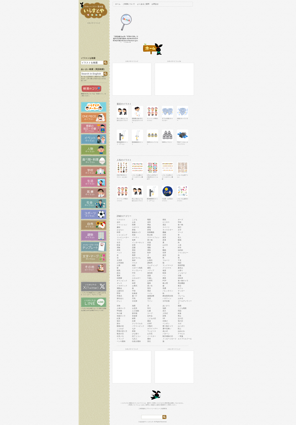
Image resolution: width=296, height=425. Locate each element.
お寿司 (150, 281)
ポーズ (180, 220)
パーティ (135, 237)
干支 (179, 260)
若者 (164, 240)
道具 (149, 222)
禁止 (179, 316)
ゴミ (134, 275)
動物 (179, 240)
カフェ (180, 288)
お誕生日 (120, 291)
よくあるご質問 (143, 4)
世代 (149, 308)
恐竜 (164, 316)
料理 (118, 232)
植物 (149, 258)
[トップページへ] (94, 18)
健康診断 (150, 296)
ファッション (122, 225)
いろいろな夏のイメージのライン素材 (137, 177)
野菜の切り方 (122, 331)
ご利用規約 (141, 408)
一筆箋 (180, 336)
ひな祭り (135, 334)
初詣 (179, 311)
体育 (134, 283)
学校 (179, 222)
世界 (164, 253)
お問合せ (155, 4)
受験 (118, 248)
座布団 (150, 273)
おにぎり (181, 326)
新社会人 (120, 298)
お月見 (150, 334)
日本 (164, 235)
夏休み (180, 268)
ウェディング (152, 265)
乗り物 (150, 240)
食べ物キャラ (183, 281)
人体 (179, 245)
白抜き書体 (136, 341)
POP (164, 281)
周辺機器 (181, 283)
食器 (164, 270)
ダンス (119, 283)
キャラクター (168, 230)
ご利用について (129, 4)
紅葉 (118, 318)
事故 (149, 225)
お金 (134, 222)
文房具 (119, 260)
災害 (134, 245)
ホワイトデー (152, 329)
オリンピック (122, 281)
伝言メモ (120, 336)
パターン (166, 334)
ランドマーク (168, 265)
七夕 (134, 329)
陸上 (179, 329)
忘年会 (150, 316)
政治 (118, 273)
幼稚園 (119, 278)
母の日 (180, 321)
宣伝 (149, 341)
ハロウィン (167, 298)
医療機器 (150, 232)
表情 (118, 250)
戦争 (149, 253)
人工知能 (135, 311)
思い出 (150, 286)
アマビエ (181, 334)
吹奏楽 (134, 293)
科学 (179, 248)
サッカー (181, 291)
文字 (179, 230)
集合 (179, 286)
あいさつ (166, 306)
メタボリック (122, 286)
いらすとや (149, 422)
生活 (118, 242)
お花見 (134, 308)
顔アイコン (136, 336)
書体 (149, 339)
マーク (180, 232)
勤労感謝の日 (168, 336)
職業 (149, 220)
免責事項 (164, 408)
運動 (149, 248)
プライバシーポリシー (153, 408)
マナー (119, 240)
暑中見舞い (167, 329)
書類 (149, 268)
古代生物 (166, 301)
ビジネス (166, 222)
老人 (179, 237)
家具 (164, 237)
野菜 (149, 245)
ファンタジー (183, 253)
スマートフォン (153, 237)
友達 (149, 242)
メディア (150, 270)
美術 (134, 250)
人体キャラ (121, 308)
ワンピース (151, 331)
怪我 (118, 270)
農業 (164, 278)
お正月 (165, 245)
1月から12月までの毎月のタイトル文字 (152, 177)
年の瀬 (119, 313)
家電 (149, 230)
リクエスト (121, 220)
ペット (119, 253)
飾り (134, 281)
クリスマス (167, 268)
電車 (118, 275)
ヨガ (179, 323)
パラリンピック (138, 326)
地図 (164, 308)
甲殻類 (119, 311)
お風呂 (150, 260)
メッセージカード (169, 339)
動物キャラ (136, 232)
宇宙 (134, 291)
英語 (149, 291)
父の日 (180, 318)
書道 (149, 321)
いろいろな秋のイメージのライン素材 (167, 177)
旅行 (179, 227)
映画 (164, 273)
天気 (134, 298)
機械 (164, 232)
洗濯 (149, 298)
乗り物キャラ (168, 326)
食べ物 (180, 225)
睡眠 (164, 250)
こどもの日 (151, 318)
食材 (134, 260)
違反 (164, 225)
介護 (118, 265)
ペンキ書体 (121, 341)
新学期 (134, 313)
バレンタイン (168, 291)
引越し (150, 278)
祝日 (118, 321)
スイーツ (166, 227)
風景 (134, 255)
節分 (118, 323)
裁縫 (179, 306)
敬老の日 (120, 334)
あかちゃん (136, 258)
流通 (164, 288)
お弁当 (180, 298)
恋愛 (134, 248)
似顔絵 (180, 250)
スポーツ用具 (137, 268)
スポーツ (135, 227)
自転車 (180, 278)
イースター (151, 336)
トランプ (120, 339)
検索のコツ (99, 94)
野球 (118, 293)
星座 (134, 331)
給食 (179, 313)
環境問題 (181, 265)
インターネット (138, 242)
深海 (118, 306)
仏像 (149, 311)
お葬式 (134, 286)
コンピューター (123, 237)
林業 (134, 318)
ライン (150, 301)
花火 (164, 311)
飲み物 (150, 235)
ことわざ (120, 329)
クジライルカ (137, 323)
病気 (164, 220)
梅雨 (149, 283)
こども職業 (182, 308)
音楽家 (134, 316)
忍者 (134, 321)
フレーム (181, 296)
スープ (150, 313)
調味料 (150, 263)
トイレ (150, 293)
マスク (134, 263)
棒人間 (165, 283)
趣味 (118, 227)
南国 (134, 265)
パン (164, 275)
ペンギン (166, 323)
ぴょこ (119, 301)
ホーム (117, 4)
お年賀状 (120, 263)
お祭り (180, 270)
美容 (134, 253)
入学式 (165, 313)
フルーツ (166, 260)
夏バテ (134, 296)
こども (134, 220)
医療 (134, 225)
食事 (134, 240)
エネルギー (136, 278)
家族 (134, 230)
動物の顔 (120, 326)
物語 (179, 263)
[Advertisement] (93, 39)
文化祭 (134, 301)
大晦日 (150, 326)
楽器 (149, 275)
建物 (149, 227)
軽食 (118, 245)
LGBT (149, 323)
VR (164, 318)
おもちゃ (120, 230)
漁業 (134, 306)
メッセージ (182, 273)
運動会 (119, 288)
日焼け (165, 321)
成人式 (165, 331)
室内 (149, 288)
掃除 (149, 250)
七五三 (134, 339)
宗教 (179, 275)
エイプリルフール (185, 339)
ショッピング (122, 235)
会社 (118, 222)
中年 (134, 273)
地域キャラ (121, 316)
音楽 (134, 235)
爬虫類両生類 (168, 296)
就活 (164, 255)
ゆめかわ (181, 331)
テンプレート (137, 270)
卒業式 (119, 296)
